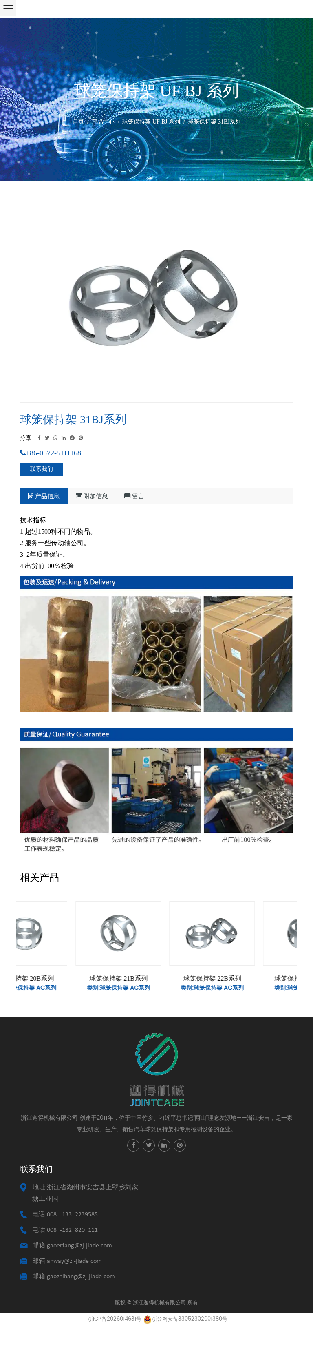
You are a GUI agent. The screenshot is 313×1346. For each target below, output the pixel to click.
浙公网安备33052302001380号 (189, 1319)
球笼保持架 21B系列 (63, 978)
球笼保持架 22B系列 (157, 978)
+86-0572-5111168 (53, 453)
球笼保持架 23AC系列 (250, 978)
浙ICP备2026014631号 (114, 1319)
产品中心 (103, 122)
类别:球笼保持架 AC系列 (63, 987)
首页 (78, 122)
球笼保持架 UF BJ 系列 (151, 122)
